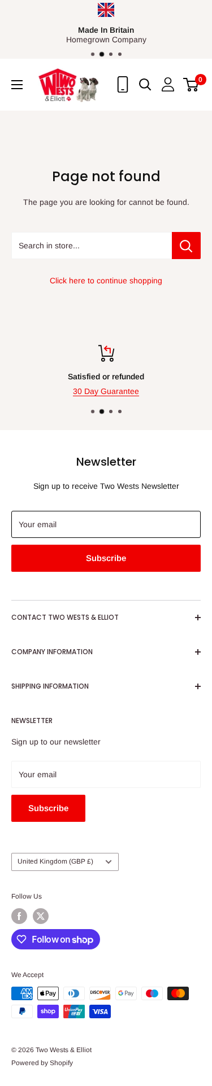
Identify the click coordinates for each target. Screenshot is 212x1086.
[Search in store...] (186, 245)
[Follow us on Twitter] (41, 916)
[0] (191, 84)
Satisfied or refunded (106, 376)
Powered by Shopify (42, 1063)
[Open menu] (17, 84)
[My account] (168, 84)
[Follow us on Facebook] (19, 916)
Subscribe (106, 558)
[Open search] (145, 84)
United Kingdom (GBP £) (55, 861)
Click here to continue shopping (106, 280)
